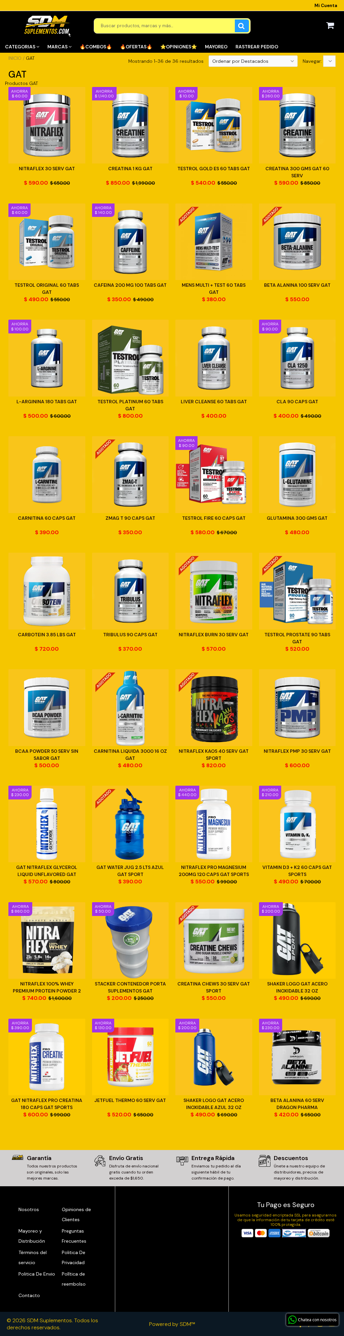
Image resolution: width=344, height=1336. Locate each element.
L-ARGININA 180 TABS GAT (46, 402)
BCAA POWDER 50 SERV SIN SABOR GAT (46, 754)
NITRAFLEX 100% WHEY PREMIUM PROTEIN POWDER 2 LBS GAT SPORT (47, 988)
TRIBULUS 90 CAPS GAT (130, 635)
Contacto (29, 1295)
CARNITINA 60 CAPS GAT (47, 518)
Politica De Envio (36, 1274)
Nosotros (28, 1209)
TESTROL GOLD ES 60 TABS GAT (213, 169)
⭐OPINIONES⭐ (178, 47)
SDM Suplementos (49, 1320)
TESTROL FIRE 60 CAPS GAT (214, 518)
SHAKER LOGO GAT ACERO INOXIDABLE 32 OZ (297, 987)
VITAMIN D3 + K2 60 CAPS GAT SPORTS (297, 870)
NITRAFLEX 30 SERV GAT (47, 169)
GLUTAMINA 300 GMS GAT (297, 518)
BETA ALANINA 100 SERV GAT (297, 285)
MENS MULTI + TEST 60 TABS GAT (214, 288)
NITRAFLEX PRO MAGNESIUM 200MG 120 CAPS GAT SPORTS (214, 870)
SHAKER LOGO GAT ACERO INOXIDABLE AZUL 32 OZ (213, 1103)
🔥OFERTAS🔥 (136, 47)
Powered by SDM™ (172, 1324)
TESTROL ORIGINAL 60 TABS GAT (46, 288)
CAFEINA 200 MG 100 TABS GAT (130, 285)
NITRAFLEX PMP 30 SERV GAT (297, 751)
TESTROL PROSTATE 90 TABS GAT (297, 638)
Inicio (15, 58)
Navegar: (313, 61)
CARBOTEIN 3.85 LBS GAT (47, 635)
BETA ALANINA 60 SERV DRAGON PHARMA (297, 1103)
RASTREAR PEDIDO (256, 47)
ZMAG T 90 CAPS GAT (130, 518)
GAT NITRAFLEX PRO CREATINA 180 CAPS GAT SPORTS (46, 1103)
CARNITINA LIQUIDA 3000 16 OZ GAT (130, 754)
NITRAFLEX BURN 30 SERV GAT (214, 635)
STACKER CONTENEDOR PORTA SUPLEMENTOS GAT (130, 987)
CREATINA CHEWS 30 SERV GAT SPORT (213, 987)
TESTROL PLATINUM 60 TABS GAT (130, 405)
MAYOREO (216, 47)
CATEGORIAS (20, 47)
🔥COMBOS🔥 (96, 47)
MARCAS (58, 47)
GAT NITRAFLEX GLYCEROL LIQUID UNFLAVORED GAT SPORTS (46, 871)
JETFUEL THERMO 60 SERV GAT (130, 1100)
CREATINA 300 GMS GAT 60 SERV (297, 172)
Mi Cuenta (325, 5)
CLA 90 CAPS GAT (297, 402)
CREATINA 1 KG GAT (130, 169)
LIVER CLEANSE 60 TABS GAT (214, 402)
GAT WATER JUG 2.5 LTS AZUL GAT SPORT (130, 870)
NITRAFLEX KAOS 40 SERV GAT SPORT (214, 754)
